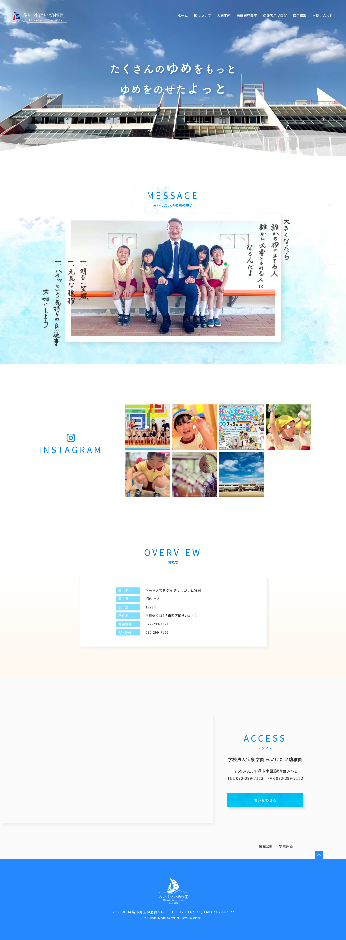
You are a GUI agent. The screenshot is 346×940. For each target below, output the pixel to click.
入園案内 (224, 15)
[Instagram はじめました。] (241, 474)
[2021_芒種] (194, 474)
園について (202, 15)
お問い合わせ (323, 15)
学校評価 (286, 846)
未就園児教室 (247, 15)
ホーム (183, 15)
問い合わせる (265, 800)
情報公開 (266, 846)
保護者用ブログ (275, 15)
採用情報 (300, 15)
